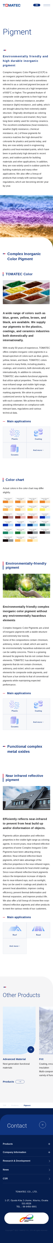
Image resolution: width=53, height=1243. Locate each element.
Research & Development (16, 1161)
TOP (4, 1106)
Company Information (14, 1152)
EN (37, 5)
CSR (5, 1178)
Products (8, 1081)
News (6, 1169)
